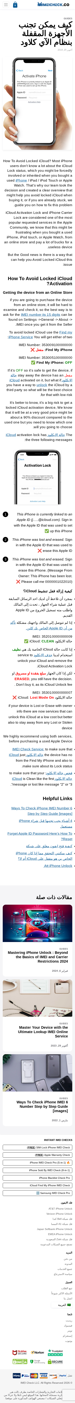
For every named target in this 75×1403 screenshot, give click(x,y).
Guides (68, 18)
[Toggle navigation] (6, 4)
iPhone (21, 180)
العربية (62, 1304)
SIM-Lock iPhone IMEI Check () (48, 1147)
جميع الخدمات (65, 1268)
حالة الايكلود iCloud (26, 755)
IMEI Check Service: (28, 749)
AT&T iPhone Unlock (60, 1208)
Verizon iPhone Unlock (59, 1213)
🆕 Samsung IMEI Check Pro (53, 1193)
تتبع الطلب (66, 1288)
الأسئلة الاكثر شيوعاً (61, 1293)
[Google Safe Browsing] (37, 1361)
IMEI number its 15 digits (40, 315)
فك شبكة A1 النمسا (61, 1224)
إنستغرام (67, 1335)
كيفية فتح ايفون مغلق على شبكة (49, 846)
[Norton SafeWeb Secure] (37, 1352)
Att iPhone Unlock (57, 866)
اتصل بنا (68, 1298)
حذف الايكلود (43, 655)
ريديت (69, 1320)
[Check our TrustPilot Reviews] (55, 1352)
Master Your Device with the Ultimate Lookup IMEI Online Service (43, 1031)
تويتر (69, 1330)
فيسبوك (68, 1325)
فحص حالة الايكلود (59, 773)
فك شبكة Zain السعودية (59, 1239)
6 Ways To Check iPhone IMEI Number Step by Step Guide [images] (42, 1106)
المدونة (68, 1263)
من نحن (68, 1258)
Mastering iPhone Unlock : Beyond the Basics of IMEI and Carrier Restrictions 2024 (38, 957)
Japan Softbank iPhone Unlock (54, 1229)
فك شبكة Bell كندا (62, 1218)
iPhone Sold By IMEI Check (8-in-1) (49, 1170)
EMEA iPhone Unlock (60, 1234)
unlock (42, 385)
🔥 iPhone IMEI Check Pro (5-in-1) (50, 1162)
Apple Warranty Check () (52, 1154)
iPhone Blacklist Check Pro (54, 1177)
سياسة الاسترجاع (63, 1274)
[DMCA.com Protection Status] (20, 1361)
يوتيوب (68, 1340)
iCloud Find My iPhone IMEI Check (50, 1185)
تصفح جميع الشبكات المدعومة (56, 1244)
